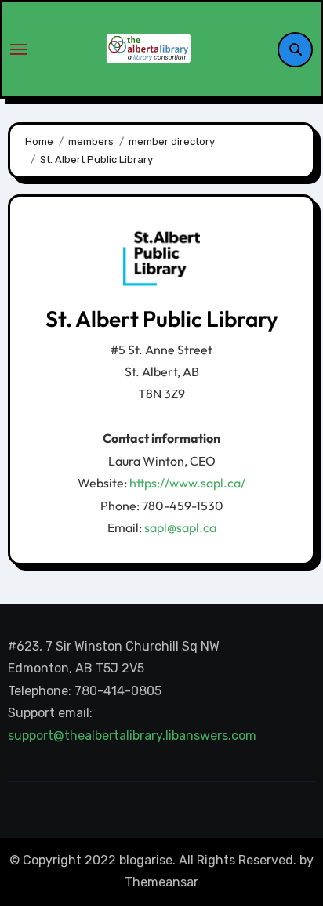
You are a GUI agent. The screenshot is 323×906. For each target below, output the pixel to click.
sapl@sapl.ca (180, 527)
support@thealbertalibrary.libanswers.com (133, 735)
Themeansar (161, 882)
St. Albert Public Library (161, 318)
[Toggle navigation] (18, 49)
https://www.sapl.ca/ (187, 483)
